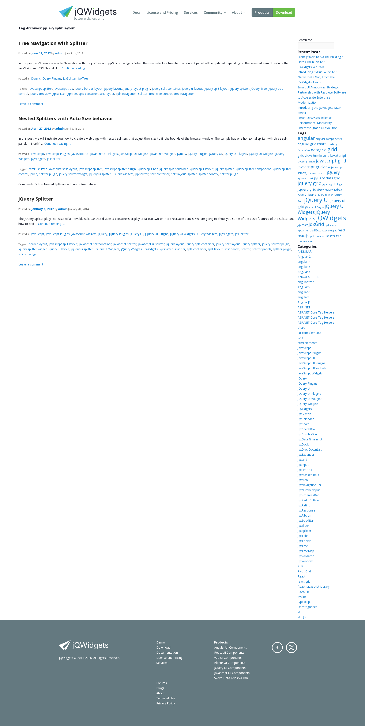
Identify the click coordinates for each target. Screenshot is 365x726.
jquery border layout (88, 89)
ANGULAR (305, 251)
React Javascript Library (314, 586)
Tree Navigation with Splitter (52, 43)
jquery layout (113, 89)
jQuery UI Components (230, 668)
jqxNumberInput (309, 490)
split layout (106, 94)
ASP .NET (304, 307)
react (341, 230)
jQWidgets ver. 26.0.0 (312, 67)
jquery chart (305, 178)
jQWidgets (38, 159)
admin (59, 53)
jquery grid (310, 183)
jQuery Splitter (35, 198)
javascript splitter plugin (120, 169)
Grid (300, 338)
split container (88, 94)
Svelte (302, 597)
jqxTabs (303, 536)
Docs (136, 12)
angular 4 (304, 262)
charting (332, 144)
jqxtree (72, 94)
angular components (329, 139)
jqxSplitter (69, 78)
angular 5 (304, 267)
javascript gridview (314, 166)
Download (284, 12)
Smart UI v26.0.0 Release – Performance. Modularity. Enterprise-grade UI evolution (318, 123)
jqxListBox (305, 470)
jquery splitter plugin (43, 174)
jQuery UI (215, 154)
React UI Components (229, 652)
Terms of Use (165, 698)
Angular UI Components (230, 647)
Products (262, 12)
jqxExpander (306, 454)
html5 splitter (38, 169)
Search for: (305, 40)
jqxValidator (306, 556)
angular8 (303, 297)
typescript (304, 602)
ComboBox (304, 150)
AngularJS (304, 302)
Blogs (160, 688)
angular (306, 138)
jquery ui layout (59, 249)
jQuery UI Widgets (261, 154)
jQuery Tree (259, 89)
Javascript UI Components (232, 673)
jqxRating (304, 505)
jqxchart (303, 225)
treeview (302, 241)
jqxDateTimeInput (310, 439)
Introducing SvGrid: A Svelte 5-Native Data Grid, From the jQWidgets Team (318, 77)
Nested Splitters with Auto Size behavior (65, 118)
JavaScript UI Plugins (104, 154)
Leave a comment (30, 104)
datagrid (319, 149)
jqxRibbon (304, 515)
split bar (179, 249)
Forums (161, 683)
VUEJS (302, 617)
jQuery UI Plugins (235, 154)
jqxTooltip (304, 541)
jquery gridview (311, 189)
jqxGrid (316, 224)
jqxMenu (303, 480)
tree (152, 94)
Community (213, 12)
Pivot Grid (304, 571)
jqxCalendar (306, 419)
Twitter (291, 647)
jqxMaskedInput (308, 475)
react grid (304, 581)
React (301, 576)
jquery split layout (216, 89)
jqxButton (304, 414)
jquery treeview (40, 94)
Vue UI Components (228, 658)
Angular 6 (304, 272)
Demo (160, 642)
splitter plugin (229, 174)
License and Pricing (162, 12)
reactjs (303, 235)
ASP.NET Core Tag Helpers (316, 312)
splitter (142, 94)
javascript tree (63, 89)
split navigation (126, 94)
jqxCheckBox (306, 429)
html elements (307, 343)
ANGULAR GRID (309, 277)
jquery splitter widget (73, 174)
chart (321, 143)
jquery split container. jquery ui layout (177, 89)
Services (191, 12)
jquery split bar (148, 169)
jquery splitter (239, 89)
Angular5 (304, 287)
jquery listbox (333, 189)
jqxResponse (306, 510)
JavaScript (37, 154)
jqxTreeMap (306, 551)
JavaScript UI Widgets (134, 154)
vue (310, 241)
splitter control (208, 174)
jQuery (35, 78)
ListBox (315, 230)
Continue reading (75, 68)
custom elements (309, 333)
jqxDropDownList (310, 449)
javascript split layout (62, 169)
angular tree (306, 282)
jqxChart (303, 424)
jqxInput (303, 465)
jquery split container (173, 169)
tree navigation (184, 94)
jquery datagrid (327, 178)
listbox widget (329, 230)
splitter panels (261, 249)
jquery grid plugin (333, 184)
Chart (301, 328)
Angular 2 (304, 256)
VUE (300, 612)
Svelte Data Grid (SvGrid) (231, 678)
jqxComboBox (307, 434)
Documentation (167, 652)
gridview (305, 155)
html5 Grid (321, 155)
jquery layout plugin (137, 89)
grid (332, 149)
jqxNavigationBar (309, 485)
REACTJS (303, 592)
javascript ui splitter (151, 244)
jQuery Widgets (123, 174)
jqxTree (83, 78)
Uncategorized (307, 607)
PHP (301, 566)
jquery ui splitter (100, 174)
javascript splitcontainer (95, 244)
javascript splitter (40, 89)
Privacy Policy (165, 703)
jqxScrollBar (306, 520)
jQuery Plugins (51, 78)
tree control (164, 94)
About (237, 12)
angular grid (307, 144)
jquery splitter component (253, 169)
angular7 (303, 292)
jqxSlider (303, 526)
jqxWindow (305, 561)
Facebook (277, 647)
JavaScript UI (80, 154)
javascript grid (331, 161)
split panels (232, 249)
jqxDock (303, 444)
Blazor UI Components (229, 663)
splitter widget (28, 254)
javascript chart (306, 161)
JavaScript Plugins (58, 154)
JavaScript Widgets (162, 154)
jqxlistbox (330, 225)
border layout (38, 244)
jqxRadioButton (308, 500)
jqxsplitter (59, 94)
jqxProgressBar (308, 495)
